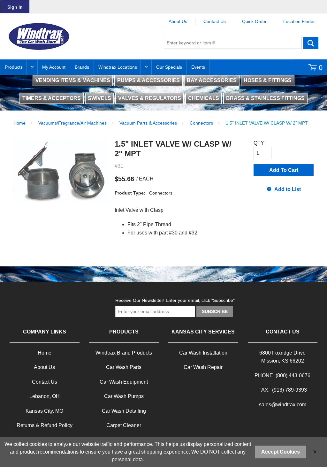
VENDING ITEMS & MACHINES (72, 80)
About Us (178, 21)
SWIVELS (99, 98)
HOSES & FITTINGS (268, 80)
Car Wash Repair (203, 367)
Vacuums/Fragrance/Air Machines (72, 123)
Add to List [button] (287, 189)
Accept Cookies (280, 452)
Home (19, 123)
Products (14, 67)
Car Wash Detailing (124, 411)
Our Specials (169, 67)
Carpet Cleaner (123, 425)
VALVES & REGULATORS (149, 98)
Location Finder (299, 21)
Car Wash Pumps (124, 396)
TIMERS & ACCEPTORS (51, 98)
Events (198, 67)
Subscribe (215, 311)
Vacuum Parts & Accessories (148, 123)
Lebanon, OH (44, 396)
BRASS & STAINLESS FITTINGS (265, 98)
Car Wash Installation (203, 353)
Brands (82, 67)
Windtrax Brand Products (123, 353)
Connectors (201, 123)
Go (311, 43)
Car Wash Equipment (124, 382)
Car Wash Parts (123, 367)
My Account (53, 67)
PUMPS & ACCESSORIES (148, 80)
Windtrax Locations (117, 67)
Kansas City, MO (44, 411)
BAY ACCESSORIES (212, 80)
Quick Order (254, 21)
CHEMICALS (203, 98)
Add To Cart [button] (283, 170)
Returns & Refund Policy (44, 425)
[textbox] (233, 43)
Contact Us (214, 21)
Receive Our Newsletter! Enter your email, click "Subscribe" (175, 300)
